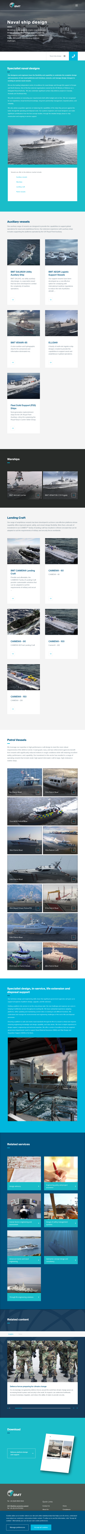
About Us (45, 1509)
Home (65, 1506)
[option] (42, 1372)
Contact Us (46, 1506)
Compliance (66, 1509)
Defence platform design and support (19, 1453)
